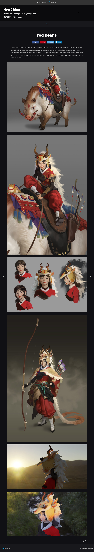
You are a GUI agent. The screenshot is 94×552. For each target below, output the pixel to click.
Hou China (12, 9)
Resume (87, 13)
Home (80, 13)
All (47, 24)
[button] (86, 541)
